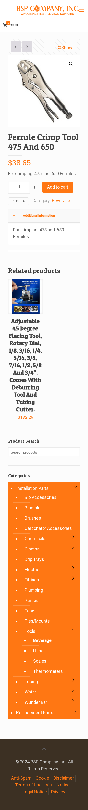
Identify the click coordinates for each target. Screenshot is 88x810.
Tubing (31, 681)
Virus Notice (58, 784)
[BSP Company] (48, 9)
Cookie (42, 778)
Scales (39, 661)
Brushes (33, 518)
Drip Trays (34, 559)
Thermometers (48, 671)
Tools (30, 631)
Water (30, 691)
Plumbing (34, 590)
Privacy (58, 791)
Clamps (32, 548)
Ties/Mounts (37, 621)
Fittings (32, 579)
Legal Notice (35, 791)
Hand (38, 650)
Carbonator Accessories (48, 528)
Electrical (34, 569)
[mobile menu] (81, 10)
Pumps (32, 600)
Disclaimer (63, 778)
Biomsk (32, 507)
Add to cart (57, 187)
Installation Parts (32, 488)
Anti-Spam (21, 778)
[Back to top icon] (44, 749)
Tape (29, 610)
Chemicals (35, 538)
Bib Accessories (40, 497)
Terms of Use (28, 784)
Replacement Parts (34, 712)
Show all (69, 47)
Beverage (61, 200)
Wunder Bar (36, 702)
